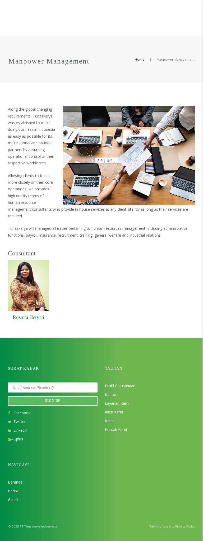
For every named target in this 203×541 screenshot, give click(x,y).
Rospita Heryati (28, 317)
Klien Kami (114, 411)
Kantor (111, 394)
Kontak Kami (116, 429)
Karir (109, 420)
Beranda (15, 482)
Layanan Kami (117, 403)
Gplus (18, 438)
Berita (13, 490)
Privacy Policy (185, 526)
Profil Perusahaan (120, 385)
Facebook (21, 412)
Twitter (19, 421)
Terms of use (158, 526)
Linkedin (20, 430)
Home (139, 59)
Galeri (13, 499)
